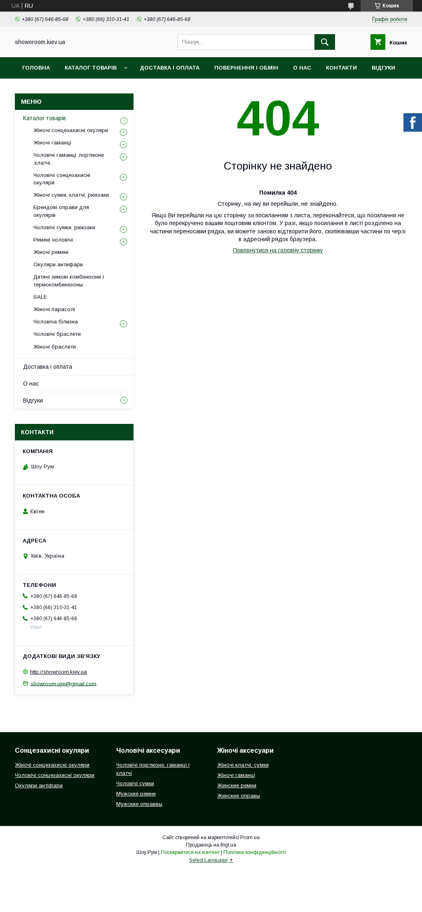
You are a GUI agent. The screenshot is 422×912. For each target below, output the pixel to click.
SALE (40, 297)
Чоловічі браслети (57, 334)
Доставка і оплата (169, 68)
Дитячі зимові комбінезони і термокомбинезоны (68, 280)
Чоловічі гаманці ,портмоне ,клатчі (68, 158)
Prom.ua (250, 837)
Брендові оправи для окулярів (61, 211)
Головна (36, 68)
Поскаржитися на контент (190, 852)
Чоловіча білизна (55, 322)
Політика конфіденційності (254, 852)
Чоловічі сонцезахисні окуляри (61, 179)
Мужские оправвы (139, 804)
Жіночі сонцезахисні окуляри (70, 130)
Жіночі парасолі (54, 309)
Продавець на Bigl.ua (211, 845)
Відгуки (383, 68)
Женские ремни (236, 785)
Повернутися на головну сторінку (278, 250)
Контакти (341, 68)
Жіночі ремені (50, 252)
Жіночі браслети (54, 347)
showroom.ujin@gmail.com (63, 683)
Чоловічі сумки (135, 783)
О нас (302, 68)
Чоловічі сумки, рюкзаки (64, 227)
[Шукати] (324, 42)
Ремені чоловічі (53, 240)
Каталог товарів (91, 68)
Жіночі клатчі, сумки (243, 765)
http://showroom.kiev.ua (58, 672)
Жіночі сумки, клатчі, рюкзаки (71, 195)
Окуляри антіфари (39, 785)
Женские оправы (238, 796)
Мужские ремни (136, 794)
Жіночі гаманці (52, 143)
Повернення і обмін (246, 68)
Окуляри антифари (58, 264)
